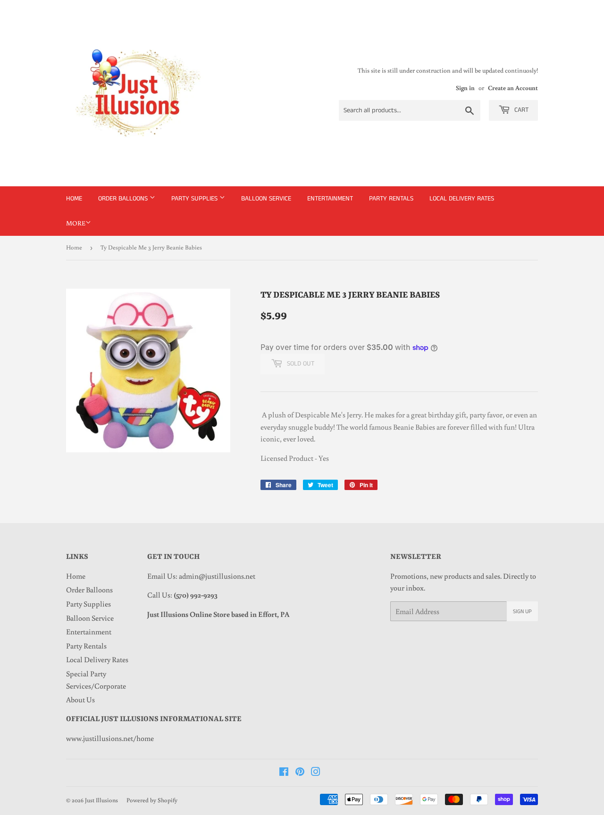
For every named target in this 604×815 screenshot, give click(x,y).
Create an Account (513, 87)
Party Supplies (195, 198)
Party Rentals (391, 198)
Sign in (465, 87)
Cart (520, 110)
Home (74, 198)
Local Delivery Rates (461, 198)
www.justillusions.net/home (110, 738)
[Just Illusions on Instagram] (315, 772)
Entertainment (330, 198)
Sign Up (522, 611)
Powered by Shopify (151, 800)
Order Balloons (124, 198)
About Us (80, 699)
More (75, 223)
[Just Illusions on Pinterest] (300, 772)
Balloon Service (266, 198)
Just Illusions (101, 800)
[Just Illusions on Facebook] (284, 772)
